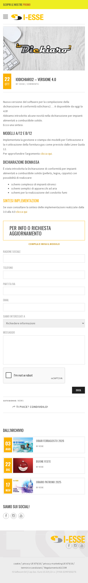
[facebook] (6, 516)
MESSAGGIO (9, 332)
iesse (22, 84)
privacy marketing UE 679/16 (58, 563)
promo (26, 4)
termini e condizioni (31, 567)
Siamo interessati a (14, 316)
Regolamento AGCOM (55, 567)
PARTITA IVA (9, 284)
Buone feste (43, 461)
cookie (17, 563)
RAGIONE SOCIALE (11, 252)
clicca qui (46, 153)
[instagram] (14, 516)
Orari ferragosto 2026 (50, 441)
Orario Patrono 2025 (48, 482)
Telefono (8, 268)
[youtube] (21, 516)
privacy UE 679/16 (32, 563)
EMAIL (6, 300)
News (21, 400)
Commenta (33, 84)
